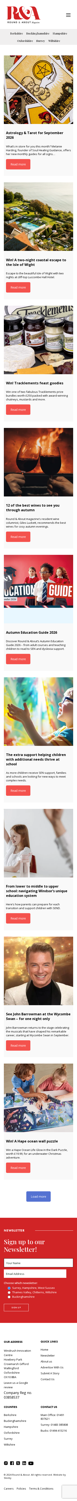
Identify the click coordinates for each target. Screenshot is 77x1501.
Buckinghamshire (37, 33)
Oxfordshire (25, 41)
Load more (38, 1196)
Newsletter (48, 1355)
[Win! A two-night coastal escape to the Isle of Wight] (38, 216)
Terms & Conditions (41, 1488)
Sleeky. (8, 1477)
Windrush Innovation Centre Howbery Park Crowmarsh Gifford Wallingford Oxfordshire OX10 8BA (17, 1364)
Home (44, 1349)
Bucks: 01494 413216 (54, 1430)
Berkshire (16, 33)
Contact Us (48, 1379)
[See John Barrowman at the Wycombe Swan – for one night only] (38, 971)
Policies (21, 1488)
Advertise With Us (52, 1367)
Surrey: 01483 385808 (54, 1425)
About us (46, 1361)
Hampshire (60, 33)
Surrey (40, 41)
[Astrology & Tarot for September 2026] (38, 89)
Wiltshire (54, 41)
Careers (8, 1488)
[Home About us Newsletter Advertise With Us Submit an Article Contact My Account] (68, 15)
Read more (18, 164)
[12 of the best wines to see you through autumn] (38, 462)
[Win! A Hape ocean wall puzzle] (38, 1098)
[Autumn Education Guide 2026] (38, 589)
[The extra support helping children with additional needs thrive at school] (38, 711)
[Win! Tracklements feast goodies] (38, 340)
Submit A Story (50, 1373)
